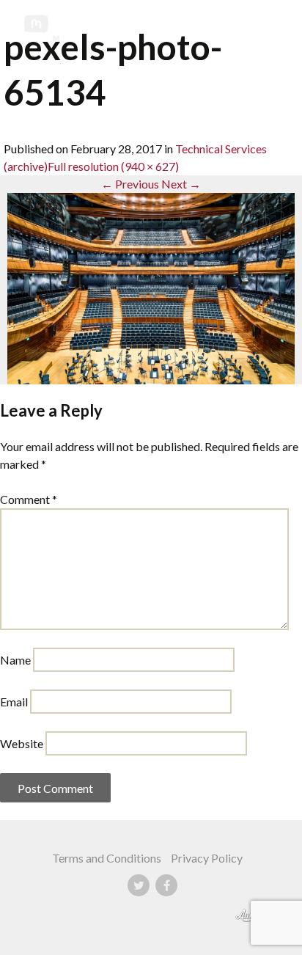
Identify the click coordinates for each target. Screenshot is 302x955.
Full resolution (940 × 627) (113, 166)
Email (14, 702)
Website (21, 743)
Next (181, 184)
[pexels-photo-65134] (151, 287)
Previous (130, 184)
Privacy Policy (207, 858)
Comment (28, 499)
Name (15, 660)
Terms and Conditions (106, 858)
